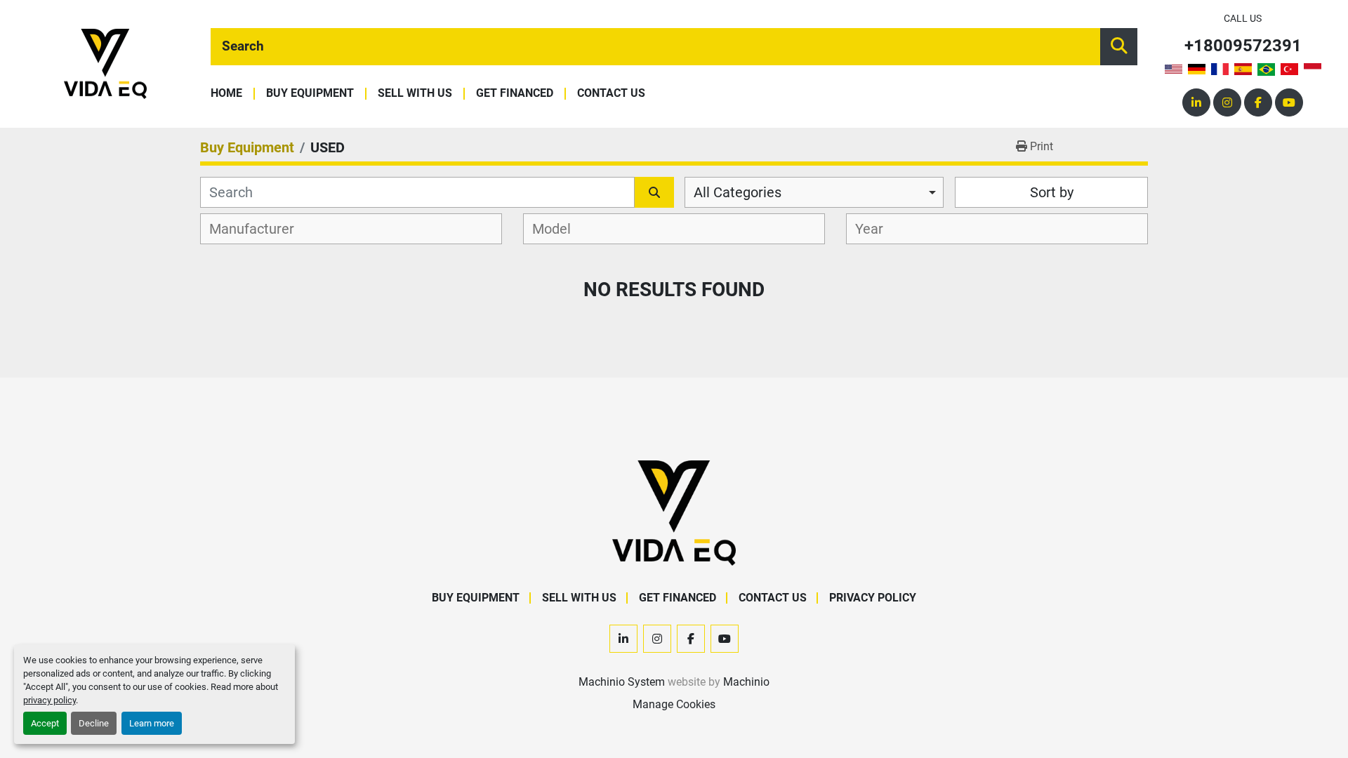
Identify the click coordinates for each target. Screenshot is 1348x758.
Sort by (1051, 192)
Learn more (151, 723)
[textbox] (259, 228)
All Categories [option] (737, 192)
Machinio (746, 682)
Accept (45, 723)
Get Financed (514, 94)
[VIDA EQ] (674, 512)
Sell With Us (415, 94)
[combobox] (814, 192)
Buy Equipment (310, 94)
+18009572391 (1243, 46)
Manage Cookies (674, 704)
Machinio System (622, 682)
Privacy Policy (872, 597)
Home (226, 94)
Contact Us (611, 94)
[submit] (1118, 46)
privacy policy (49, 700)
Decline (94, 723)
